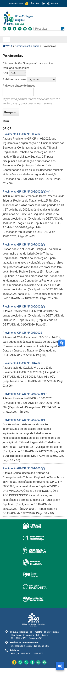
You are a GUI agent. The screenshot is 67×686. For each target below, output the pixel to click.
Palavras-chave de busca (19, 85)
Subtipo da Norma (14, 79)
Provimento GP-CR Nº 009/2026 (22, 134)
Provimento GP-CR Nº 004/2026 (22, 363)
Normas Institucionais (27, 45)
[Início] (33, 17)
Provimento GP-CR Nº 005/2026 (22, 332)
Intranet (54, 3)
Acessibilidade (16, 3)
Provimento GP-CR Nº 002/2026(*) (24, 419)
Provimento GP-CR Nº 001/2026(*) (24, 468)
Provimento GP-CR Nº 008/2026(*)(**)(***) (28, 191)
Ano (5, 72)
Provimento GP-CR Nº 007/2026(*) (24, 244)
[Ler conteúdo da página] (60, 666)
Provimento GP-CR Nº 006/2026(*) (24, 306)
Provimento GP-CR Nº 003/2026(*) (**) (26, 393)
